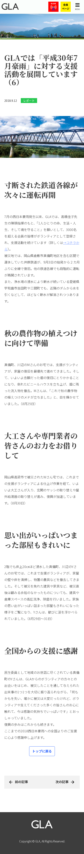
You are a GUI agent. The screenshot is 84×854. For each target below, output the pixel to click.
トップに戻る (42, 751)
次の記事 (62, 781)
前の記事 (21, 781)
